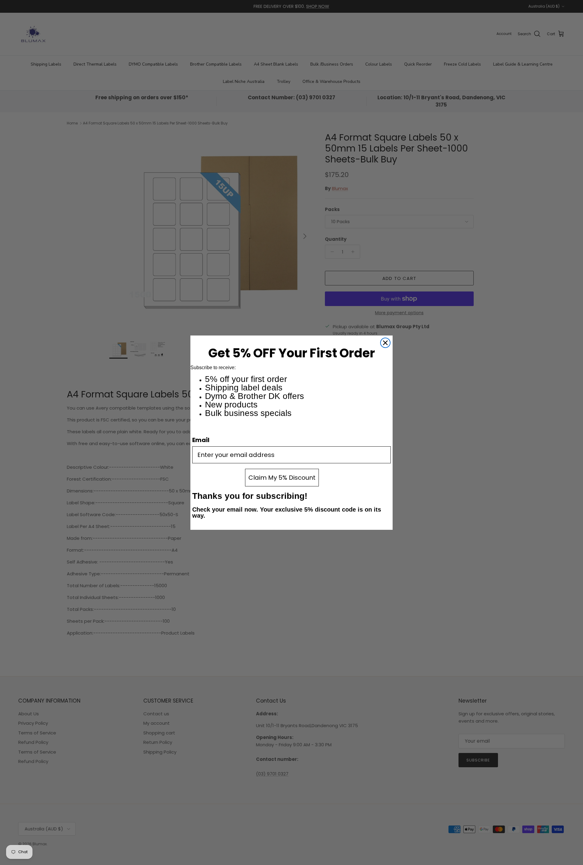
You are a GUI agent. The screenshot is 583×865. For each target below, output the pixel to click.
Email (201, 440)
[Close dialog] (385, 343)
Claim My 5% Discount (281, 477)
